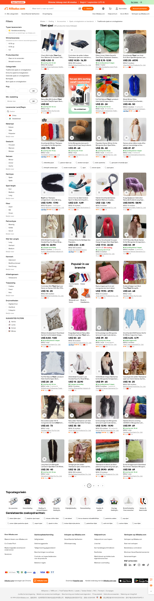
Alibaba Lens (9, 581)
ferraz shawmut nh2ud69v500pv (88, 518)
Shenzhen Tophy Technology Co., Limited (80, 207)
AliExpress (44, 591)
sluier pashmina (100, 162)
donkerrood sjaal (83, 162)
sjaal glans (110, 167)
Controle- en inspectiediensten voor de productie (45, 557)
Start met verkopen (131, 543)
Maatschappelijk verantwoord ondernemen (15, 549)
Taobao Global (86, 591)
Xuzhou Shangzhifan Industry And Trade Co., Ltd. (52, 251)
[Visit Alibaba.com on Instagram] (139, 564)
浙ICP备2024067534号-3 (134, 598)
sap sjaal (125, 518)
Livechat (97, 543)
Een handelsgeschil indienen (104, 548)
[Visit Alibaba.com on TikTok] (148, 564)
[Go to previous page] (85, 486)
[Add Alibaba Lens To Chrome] (40, 580)
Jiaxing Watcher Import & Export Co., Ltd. (134, 109)
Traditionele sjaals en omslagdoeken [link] (110, 21)
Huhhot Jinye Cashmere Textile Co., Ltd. (52, 67)
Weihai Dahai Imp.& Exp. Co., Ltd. (79, 65)
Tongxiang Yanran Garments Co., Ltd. (134, 251)
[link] (151, 579)
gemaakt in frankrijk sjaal (120, 162)
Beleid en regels (40, 563)
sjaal (84, 167)
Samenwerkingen (130, 556)
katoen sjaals (96, 167)
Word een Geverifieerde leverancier (136, 552)
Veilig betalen (39, 539)
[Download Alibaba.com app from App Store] (125, 580)
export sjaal (38, 523)
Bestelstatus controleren (133, 548)
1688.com (53, 591)
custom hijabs (123, 523)
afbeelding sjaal (49, 162)
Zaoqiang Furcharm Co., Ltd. (78, 155)
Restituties (98, 552)
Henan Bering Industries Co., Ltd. (52, 207)
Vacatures (8, 554)
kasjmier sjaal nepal (33, 518)
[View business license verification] (97, 597)
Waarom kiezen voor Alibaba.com (16, 539)
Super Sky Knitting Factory (77, 250)
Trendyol (101, 591)
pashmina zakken (110, 518)
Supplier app (78, 581)
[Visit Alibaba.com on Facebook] (125, 564)
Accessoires (61, 21)
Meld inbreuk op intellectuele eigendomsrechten (104, 557)
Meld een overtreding (101, 563)
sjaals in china (53, 523)
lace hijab (137, 523)
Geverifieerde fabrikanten (73, 539)
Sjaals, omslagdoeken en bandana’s (81, 21)
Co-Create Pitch (10, 543)
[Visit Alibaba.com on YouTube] (143, 564)
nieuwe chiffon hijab (52, 518)
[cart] (110, 9)
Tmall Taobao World (66, 591)
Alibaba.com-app (109, 581)
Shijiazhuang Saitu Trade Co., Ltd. (134, 207)
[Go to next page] (103, 486)
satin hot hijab (107, 523)
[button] (79, 8)
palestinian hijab (91, 523)
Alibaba (42, 21)
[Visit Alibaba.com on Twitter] (134, 564)
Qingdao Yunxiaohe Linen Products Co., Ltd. (107, 67)
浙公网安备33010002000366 (113, 598)
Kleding (51, 21)
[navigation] (21, 254)
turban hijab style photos (72, 523)
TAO (94, 591)
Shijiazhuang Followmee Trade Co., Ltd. (107, 111)
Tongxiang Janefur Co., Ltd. (50, 155)
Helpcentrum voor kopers (103, 539)
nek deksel (68, 518)
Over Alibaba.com (11, 534)
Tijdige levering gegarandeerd (44, 548)
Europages (110, 591)
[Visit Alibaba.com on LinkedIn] (130, 564)
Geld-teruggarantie (41, 543)
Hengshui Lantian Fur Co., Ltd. (106, 155)
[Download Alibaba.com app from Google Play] (141, 580)
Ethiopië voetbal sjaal (50, 167)
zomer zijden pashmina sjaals (19, 523)
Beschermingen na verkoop (44, 552)
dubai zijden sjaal (15, 518)
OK (33, 91)
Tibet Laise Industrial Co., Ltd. (106, 207)
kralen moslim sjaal (70, 167)
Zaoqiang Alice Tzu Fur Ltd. (50, 111)
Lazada (77, 591)
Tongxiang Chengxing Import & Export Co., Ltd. (134, 155)
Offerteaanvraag (70, 543)
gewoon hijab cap (65, 162)
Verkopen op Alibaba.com (133, 539)
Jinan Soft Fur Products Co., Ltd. (134, 65)
